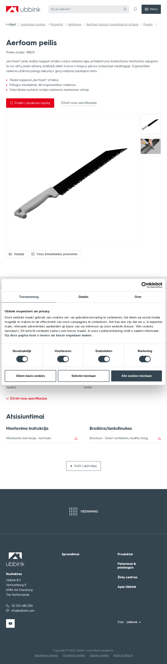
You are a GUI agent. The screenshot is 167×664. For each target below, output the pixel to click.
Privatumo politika (74, 655)
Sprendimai (70, 554)
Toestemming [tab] (28, 297)
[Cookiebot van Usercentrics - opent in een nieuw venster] (144, 285)
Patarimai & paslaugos (127, 565)
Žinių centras (127, 577)
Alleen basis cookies (30, 376)
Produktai (125, 554)
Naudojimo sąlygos (46, 655)
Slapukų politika (99, 655)
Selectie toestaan (83, 376)
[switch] (63, 359)
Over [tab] (138, 297)
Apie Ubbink (127, 587)
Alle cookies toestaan (136, 376)
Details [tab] (84, 297)
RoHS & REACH (123, 655)
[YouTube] (10, 623)
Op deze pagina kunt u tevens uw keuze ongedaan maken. (48, 335)
